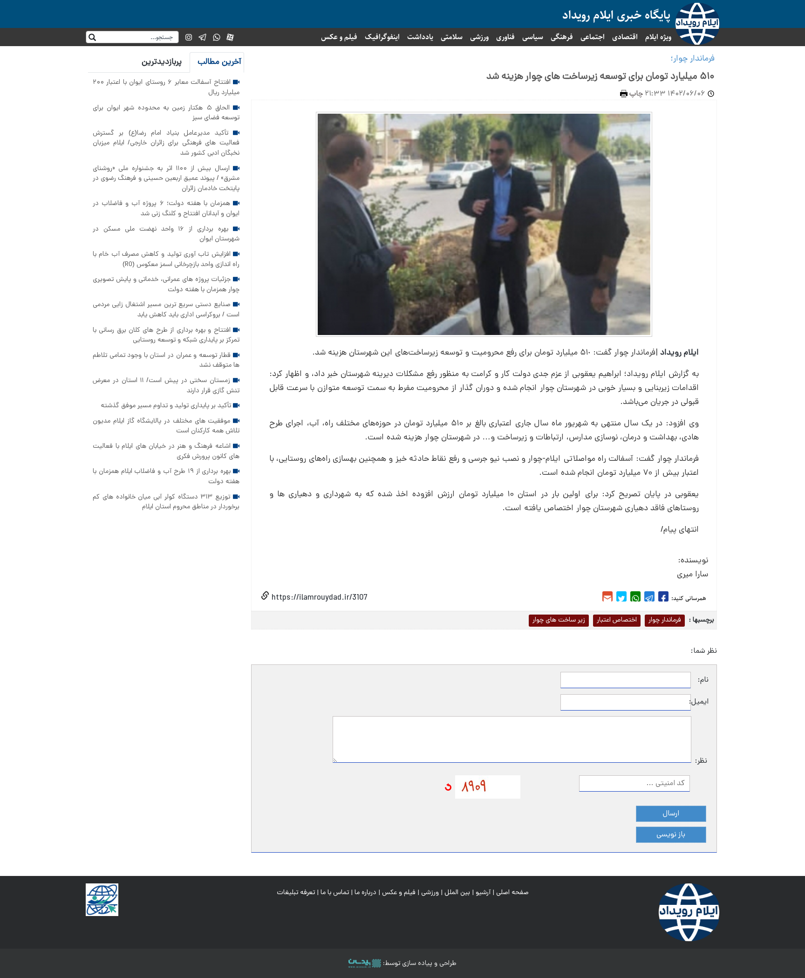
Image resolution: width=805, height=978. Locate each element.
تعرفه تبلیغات (296, 893)
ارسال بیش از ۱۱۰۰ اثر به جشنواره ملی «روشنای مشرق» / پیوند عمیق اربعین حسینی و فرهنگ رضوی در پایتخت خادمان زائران (166, 179)
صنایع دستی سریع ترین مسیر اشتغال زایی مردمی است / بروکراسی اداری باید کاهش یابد (166, 310)
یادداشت (420, 37)
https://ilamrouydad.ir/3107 (318, 598)
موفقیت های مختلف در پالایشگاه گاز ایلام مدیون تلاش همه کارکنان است (166, 426)
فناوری (505, 37)
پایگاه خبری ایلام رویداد (616, 15)
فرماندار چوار (664, 620)
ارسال (671, 814)
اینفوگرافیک (382, 37)
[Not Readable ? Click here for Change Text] (448, 787)
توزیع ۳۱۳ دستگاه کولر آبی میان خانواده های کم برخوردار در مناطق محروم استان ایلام (166, 502)
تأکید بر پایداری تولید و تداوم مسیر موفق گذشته (167, 406)
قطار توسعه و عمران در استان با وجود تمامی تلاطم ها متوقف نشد (166, 360)
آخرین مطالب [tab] (219, 62)
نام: (703, 680)
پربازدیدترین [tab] (162, 62)
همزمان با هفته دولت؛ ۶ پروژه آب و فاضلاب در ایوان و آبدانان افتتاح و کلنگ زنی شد (166, 208)
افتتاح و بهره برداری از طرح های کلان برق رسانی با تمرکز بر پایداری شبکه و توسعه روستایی (166, 335)
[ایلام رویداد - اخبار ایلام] (689, 913)
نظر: (701, 761)
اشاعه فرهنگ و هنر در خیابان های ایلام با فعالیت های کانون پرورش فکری (166, 451)
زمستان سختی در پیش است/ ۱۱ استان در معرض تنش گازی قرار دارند (166, 386)
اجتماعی (592, 37)
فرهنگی (562, 37)
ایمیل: (700, 702)
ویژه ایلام (658, 37)
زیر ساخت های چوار (558, 620)
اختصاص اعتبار (617, 620)
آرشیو (483, 893)
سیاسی (532, 37)
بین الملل (457, 893)
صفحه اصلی (512, 893)
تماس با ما (335, 893)
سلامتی (452, 37)
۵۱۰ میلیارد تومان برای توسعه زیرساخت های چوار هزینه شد (600, 76)
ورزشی (479, 37)
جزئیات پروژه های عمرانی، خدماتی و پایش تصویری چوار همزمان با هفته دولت (166, 284)
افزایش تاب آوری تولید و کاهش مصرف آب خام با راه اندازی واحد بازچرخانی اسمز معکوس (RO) (166, 259)
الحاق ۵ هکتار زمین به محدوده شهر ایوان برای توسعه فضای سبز (166, 113)
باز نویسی (670, 835)
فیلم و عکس (339, 37)
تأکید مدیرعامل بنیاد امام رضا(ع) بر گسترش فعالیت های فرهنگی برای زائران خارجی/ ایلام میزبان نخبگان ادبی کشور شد (166, 143)
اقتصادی (625, 37)
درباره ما (365, 893)
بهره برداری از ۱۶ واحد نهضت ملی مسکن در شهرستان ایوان (166, 234)
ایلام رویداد (679, 353)
